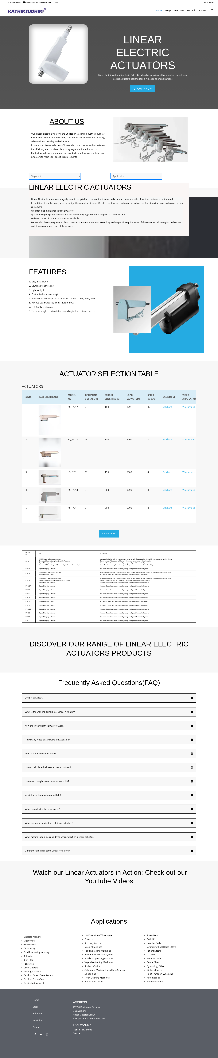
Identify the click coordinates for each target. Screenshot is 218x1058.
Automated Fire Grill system (99, 954)
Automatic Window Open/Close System (105, 969)
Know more (109, 533)
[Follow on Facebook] (35, 1034)
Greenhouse (29, 944)
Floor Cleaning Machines (97, 977)
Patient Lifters (154, 950)
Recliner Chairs (92, 966)
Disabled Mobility (32, 936)
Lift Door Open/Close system (99, 935)
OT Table (151, 954)
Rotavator (28, 956)
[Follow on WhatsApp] (47, 1034)
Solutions (179, 10)
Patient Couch (154, 958)
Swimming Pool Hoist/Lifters (161, 946)
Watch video (188, 406)
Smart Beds (152, 935)
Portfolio (191, 10)
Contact (203, 10)
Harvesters (28, 963)
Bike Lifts (28, 959)
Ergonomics (29, 940)
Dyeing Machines (93, 946)
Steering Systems (93, 942)
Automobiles (153, 977)
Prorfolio (37, 1020)
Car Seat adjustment (33, 982)
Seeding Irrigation (32, 971)
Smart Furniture (155, 981)
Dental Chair (153, 962)
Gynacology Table (155, 966)
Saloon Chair (91, 973)
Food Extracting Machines (98, 950)
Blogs (168, 10)
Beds (154, 942)
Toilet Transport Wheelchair (160, 973)
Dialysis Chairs (154, 969)
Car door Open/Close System (38, 975)
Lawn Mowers (30, 967)
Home (159, 10)
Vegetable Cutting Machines (99, 962)
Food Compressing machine (99, 958)
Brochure (167, 406)
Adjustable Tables (94, 981)
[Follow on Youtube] (41, 1034)
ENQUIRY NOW (143, 88)
